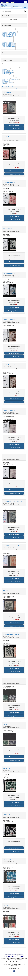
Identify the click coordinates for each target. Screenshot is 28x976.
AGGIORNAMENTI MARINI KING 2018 (8, 47)
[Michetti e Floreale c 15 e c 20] (14, 651)
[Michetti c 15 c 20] (14, 605)
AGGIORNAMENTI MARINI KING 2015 (8, 44)
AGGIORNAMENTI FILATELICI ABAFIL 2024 (9, 34)
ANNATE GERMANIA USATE (6, 73)
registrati (4, 6)
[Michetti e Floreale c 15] (14, 244)
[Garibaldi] (14, 921)
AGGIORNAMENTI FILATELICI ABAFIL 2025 (9, 35)
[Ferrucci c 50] (14, 830)
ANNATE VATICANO (5, 81)
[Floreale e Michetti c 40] (14, 335)
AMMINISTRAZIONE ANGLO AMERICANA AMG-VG (10, 66)
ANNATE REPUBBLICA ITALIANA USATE (8, 76)
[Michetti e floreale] (14, 107)
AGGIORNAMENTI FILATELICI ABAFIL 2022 (9, 32)
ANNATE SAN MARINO (6, 78)
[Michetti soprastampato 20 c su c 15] (14, 516)
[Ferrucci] (14, 695)
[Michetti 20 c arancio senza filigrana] (14, 561)
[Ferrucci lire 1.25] (14, 876)
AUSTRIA (3, 83)
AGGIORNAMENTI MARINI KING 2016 (8, 45)
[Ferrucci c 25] (14, 785)
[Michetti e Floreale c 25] (14, 290)
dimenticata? (16, 6)
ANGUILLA (4, 69)
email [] (3, 6)
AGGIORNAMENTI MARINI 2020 (7, 36)
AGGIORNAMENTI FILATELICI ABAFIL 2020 (9, 29)
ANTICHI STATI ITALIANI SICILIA (7, 82)
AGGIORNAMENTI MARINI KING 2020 (8, 65)
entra (25, 7)
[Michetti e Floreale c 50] (14, 472)
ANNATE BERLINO (5, 71)
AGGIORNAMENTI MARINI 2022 (7, 38)
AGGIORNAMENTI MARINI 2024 (7, 41)
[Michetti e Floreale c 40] (14, 381)
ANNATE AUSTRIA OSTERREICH (7, 70)
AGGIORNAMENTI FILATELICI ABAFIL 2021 (9, 31)
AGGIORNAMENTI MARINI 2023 (7, 39)
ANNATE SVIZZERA (5, 80)
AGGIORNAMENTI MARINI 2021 (7, 37)
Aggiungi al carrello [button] (14, 128)
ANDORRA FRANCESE (6, 68)
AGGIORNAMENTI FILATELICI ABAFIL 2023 (9, 33)
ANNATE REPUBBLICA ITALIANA (7, 75)
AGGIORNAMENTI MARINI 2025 (7, 42)
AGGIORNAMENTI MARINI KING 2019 (8, 48)
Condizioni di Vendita (4, 5)
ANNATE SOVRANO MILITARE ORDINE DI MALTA (10, 79)
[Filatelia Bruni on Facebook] (14, 971)
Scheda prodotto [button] (14, 125)
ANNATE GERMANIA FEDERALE (7, 72)
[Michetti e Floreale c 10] (14, 199)
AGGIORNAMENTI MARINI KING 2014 (8, 43)
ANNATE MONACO (5, 74)
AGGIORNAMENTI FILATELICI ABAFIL (8, 28)
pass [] (15, 6)
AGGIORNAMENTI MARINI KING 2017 (8, 46)
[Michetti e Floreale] (14, 153)
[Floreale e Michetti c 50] (14, 426)
